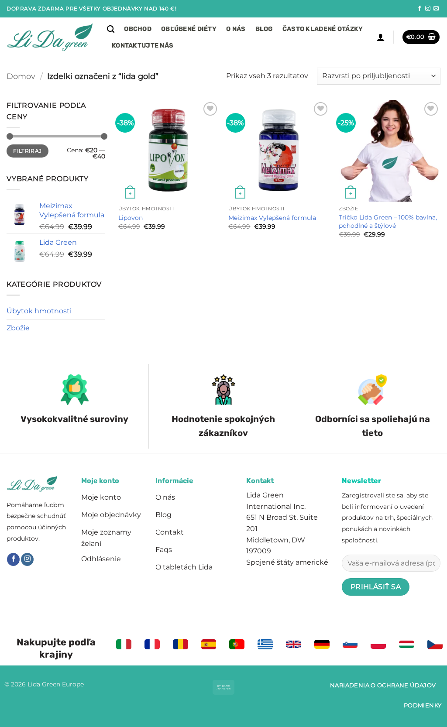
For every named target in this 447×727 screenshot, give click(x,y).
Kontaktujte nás (142, 45)
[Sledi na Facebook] (419, 9)
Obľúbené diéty (189, 29)
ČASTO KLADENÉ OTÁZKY (322, 29)
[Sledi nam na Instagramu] (427, 9)
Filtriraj (27, 150)
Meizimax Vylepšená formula (272, 218)
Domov (21, 76)
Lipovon (130, 218)
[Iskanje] (110, 29)
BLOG (264, 29)
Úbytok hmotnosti (39, 311)
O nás (235, 29)
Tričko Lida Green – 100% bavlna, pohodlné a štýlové (388, 221)
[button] (380, 37)
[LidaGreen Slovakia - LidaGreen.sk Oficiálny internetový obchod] (50, 37)
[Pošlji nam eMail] (436, 9)
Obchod (137, 29)
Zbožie (18, 328)
